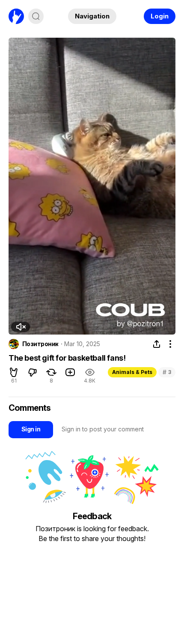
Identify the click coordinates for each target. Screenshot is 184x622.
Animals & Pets (132, 372)
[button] (20, 327)
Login (160, 16)
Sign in (30, 429)
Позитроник (40, 344)
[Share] (156, 344)
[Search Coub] (36, 16)
